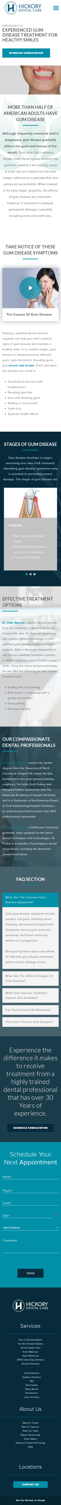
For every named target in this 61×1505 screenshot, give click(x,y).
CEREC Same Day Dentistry (30, 1360)
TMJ (32, 1381)
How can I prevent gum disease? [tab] (29, 1022)
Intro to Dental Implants (30, 1340)
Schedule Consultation (26, 53)
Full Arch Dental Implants (30, 1344)
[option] (30, 529)
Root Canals (32, 1385)
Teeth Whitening (30, 1356)
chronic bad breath (21, 365)
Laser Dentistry (31, 1397)
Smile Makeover (30, 1352)
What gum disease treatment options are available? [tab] (26, 995)
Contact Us (30, 1484)
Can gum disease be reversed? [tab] (28, 1010)
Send (30, 1273)
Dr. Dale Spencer (14, 623)
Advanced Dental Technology (30, 1443)
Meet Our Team (30, 1431)
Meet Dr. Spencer (30, 1427)
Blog (30, 1447)
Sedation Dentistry (31, 1377)
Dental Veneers (31, 1373)
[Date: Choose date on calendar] (57, 1215)
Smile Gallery (30, 1439)
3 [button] (34, 574)
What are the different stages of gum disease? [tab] (29, 978)
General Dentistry (30, 1364)
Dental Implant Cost (30, 1348)
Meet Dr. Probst (30, 1423)
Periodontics (31, 1393)
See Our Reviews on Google (30, 1500)
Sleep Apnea (31, 1389)
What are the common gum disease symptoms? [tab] (25, 900)
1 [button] (26, 574)
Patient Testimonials (30, 1435)
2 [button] (30, 574)
